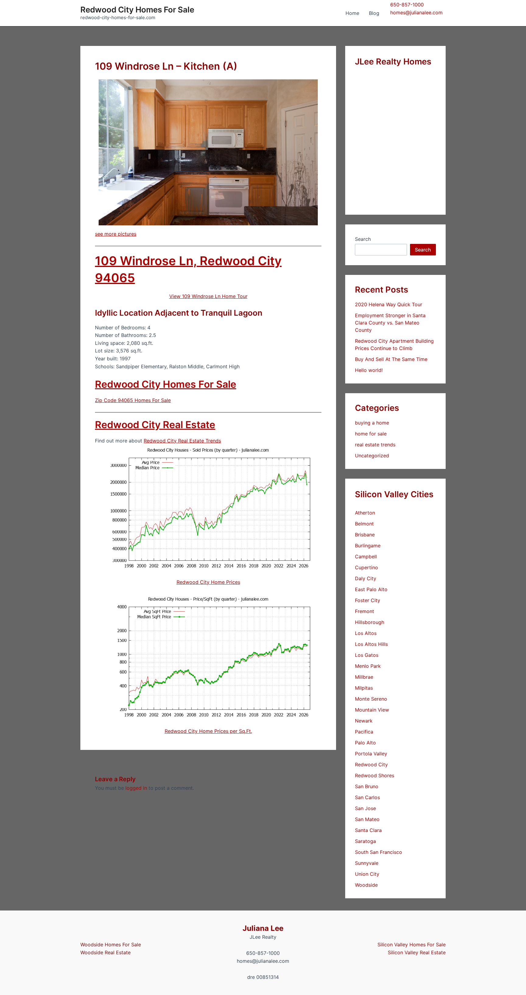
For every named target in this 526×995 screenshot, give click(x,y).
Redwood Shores (374, 775)
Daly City (365, 578)
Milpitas (364, 688)
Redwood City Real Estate (155, 425)
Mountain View (372, 710)
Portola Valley (371, 754)
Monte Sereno (371, 699)
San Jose (365, 808)
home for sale (371, 434)
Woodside (366, 885)
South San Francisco (378, 852)
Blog (374, 13)
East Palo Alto (371, 589)
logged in (136, 788)
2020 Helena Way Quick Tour (388, 304)
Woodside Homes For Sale (110, 944)
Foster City (367, 600)
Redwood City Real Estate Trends (182, 441)
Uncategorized (372, 455)
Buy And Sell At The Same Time (391, 359)
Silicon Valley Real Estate (417, 952)
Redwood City (371, 764)
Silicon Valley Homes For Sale (411, 944)
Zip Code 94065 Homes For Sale (133, 400)
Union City (367, 874)
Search (363, 239)
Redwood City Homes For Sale (137, 9)
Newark (364, 721)
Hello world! (369, 370)
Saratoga (365, 841)
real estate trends (375, 445)
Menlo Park (368, 666)
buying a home (372, 423)
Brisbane (365, 535)
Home (352, 13)
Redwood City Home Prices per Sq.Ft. (208, 731)
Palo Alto (365, 743)
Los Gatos (366, 655)
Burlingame (367, 546)
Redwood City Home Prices (208, 582)
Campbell (366, 556)
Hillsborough (369, 622)
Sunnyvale (366, 863)
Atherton (365, 513)
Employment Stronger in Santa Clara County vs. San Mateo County (390, 322)
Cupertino (366, 567)
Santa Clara (368, 830)
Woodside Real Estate (105, 952)
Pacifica (364, 732)
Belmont (364, 524)
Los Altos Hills (371, 644)
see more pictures (115, 234)
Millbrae (364, 677)
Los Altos (366, 633)
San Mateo (367, 819)
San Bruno (366, 786)
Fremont (364, 611)
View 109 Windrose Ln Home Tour (208, 296)
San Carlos (367, 797)
